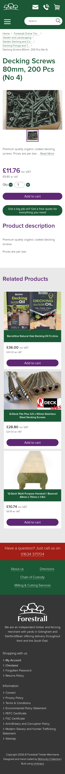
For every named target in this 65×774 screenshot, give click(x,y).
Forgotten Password (18, 670)
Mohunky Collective (49, 759)
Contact (10, 692)
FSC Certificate (15, 718)
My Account (13, 660)
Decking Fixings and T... (16, 45)
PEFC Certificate (15, 713)
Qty (6, 185)
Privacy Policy (14, 697)
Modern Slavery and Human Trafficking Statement (29, 731)
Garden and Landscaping (17, 37)
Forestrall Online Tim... (26, 33)
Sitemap (10, 738)
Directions (47, 569)
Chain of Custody (32, 577)
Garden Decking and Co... (17, 41)
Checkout (11, 665)
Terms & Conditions (18, 703)
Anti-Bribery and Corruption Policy (27, 723)
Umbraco (39, 763)
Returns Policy (14, 675)
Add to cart (32, 196)
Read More (47, 153)
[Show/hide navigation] (7, 21)
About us (17, 569)
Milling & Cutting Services (32, 585)
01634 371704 (32, 554)
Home (6, 33)
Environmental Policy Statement (25, 708)
